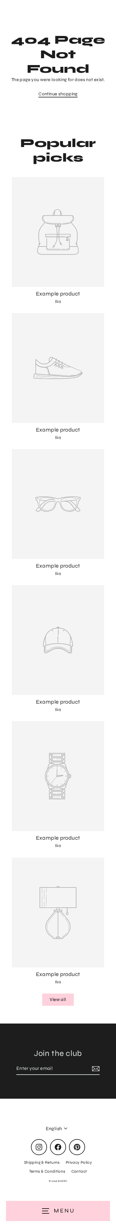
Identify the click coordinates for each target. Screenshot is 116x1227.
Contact (79, 1171)
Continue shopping (58, 94)
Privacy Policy (79, 1162)
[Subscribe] (95, 1068)
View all (58, 999)
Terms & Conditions (47, 1171)
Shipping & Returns (42, 1162)
